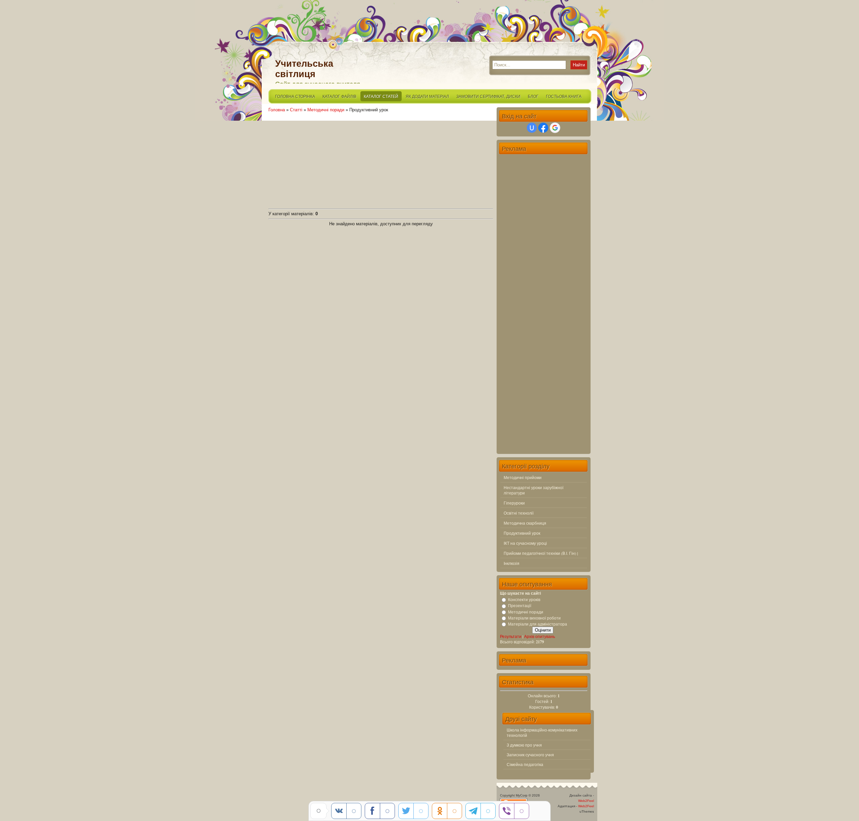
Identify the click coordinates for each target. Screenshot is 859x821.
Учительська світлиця (304, 69)
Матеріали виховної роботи (534, 618)
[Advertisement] (380, 159)
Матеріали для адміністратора (537, 624)
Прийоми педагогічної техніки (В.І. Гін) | (541, 553)
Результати (510, 636)
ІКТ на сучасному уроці (525, 543)
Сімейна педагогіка (525, 764)
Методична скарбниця (525, 523)
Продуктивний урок (522, 533)
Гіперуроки (514, 503)
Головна (276, 109)
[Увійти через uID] (532, 128)
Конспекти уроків (524, 599)
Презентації (519, 605)
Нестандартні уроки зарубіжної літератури (533, 490)
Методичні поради (325, 109)
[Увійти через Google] (555, 127)
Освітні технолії (519, 513)
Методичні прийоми (523, 477)
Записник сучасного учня (530, 754)
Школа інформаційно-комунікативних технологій (542, 732)
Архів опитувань (539, 636)
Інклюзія (511, 563)
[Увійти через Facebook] (543, 128)
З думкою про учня (524, 745)
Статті (296, 109)
